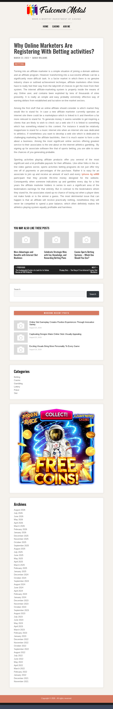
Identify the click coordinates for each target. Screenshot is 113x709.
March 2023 (19, 630)
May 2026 (18, 519)
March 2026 (19, 526)
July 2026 (18, 513)
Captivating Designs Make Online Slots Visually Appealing (55, 334)
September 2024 (21, 581)
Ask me (66, 26)
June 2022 (18, 659)
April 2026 (18, 523)
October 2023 (20, 607)
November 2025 (21, 539)
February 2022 (20, 672)
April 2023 (18, 626)
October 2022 (20, 646)
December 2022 (21, 639)
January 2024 (20, 597)
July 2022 (18, 655)
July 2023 (18, 617)
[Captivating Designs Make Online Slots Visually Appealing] (21, 337)
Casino (55, 26)
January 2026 (20, 532)
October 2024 (20, 578)
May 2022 (18, 662)
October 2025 (20, 542)
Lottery (17, 387)
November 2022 (21, 643)
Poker (16, 390)
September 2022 (21, 649)
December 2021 (21, 678)
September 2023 (21, 610)
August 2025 (19, 549)
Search (17, 289)
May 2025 (18, 558)
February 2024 (20, 594)
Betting (19, 64)
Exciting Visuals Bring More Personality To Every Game (54, 346)
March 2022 (19, 668)
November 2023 (21, 604)
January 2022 (20, 675)
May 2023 (18, 623)
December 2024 (21, 575)
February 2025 (20, 568)
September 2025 (21, 545)
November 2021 (21, 681)
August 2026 (19, 510)
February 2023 (20, 633)
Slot (15, 393)
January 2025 (20, 571)
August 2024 (19, 584)
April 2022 (18, 665)
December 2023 (21, 600)
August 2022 (19, 652)
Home (45, 26)
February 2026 (20, 529)
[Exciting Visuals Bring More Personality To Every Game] (21, 349)
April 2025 (18, 562)
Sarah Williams (39, 57)
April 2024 (18, 591)
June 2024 (18, 587)
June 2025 (18, 555)
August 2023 (19, 613)
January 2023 (20, 636)
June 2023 (18, 620)
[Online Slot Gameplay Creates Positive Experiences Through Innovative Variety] (21, 325)
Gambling (18, 383)
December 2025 (21, 536)
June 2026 (18, 516)
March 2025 (19, 565)
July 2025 (18, 552)
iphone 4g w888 (90, 174)
